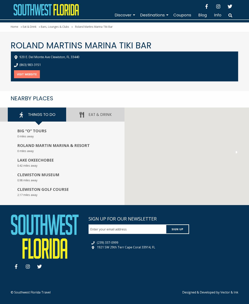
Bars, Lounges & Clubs (55, 26)
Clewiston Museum (38, 174)
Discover (123, 15)
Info (217, 15)
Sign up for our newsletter (123, 218)
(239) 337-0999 (107, 242)
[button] (236, 153)
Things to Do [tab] (41, 114)
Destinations (152, 15)
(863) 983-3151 (30, 65)
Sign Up (177, 229)
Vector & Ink (229, 292)
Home (14, 26)
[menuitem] (123, 15)
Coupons (182, 15)
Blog (202, 15)
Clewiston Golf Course (43, 189)
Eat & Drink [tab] (100, 114)
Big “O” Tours (31, 130)
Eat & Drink (29, 26)
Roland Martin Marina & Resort (53, 145)
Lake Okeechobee (35, 160)
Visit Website (28, 74)
